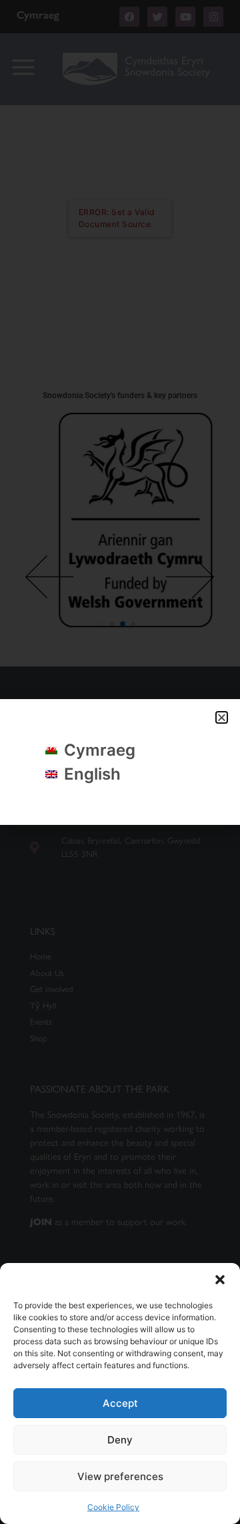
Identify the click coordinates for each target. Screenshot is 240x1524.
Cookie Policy (113, 1507)
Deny (120, 1439)
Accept (120, 1403)
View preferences (120, 1476)
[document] (120, 762)
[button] (220, 1279)
